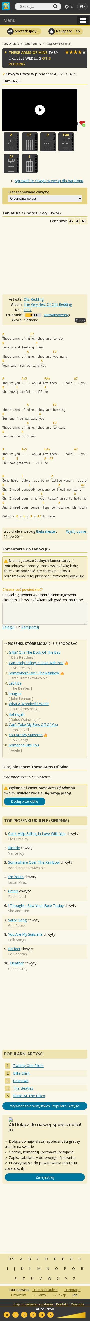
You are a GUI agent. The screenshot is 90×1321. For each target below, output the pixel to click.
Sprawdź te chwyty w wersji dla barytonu (49, 180)
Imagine (15, 693)
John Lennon (21, 698)
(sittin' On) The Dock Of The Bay (34, 652)
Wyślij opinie (76, 531)
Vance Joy (16, 853)
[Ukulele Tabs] (6, 5)
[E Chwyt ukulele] (30, 163)
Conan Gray (18, 968)
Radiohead (17, 896)
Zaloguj (8, 627)
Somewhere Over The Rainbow (34, 673)
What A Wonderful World (29, 703)
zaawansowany (56, 314)
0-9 (11, 1258)
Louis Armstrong (24, 708)
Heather (17, 963)
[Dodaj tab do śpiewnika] (84, 123)
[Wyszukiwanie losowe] (72, 7)
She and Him (18, 910)
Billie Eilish (21, 1073)
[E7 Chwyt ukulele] (30, 141)
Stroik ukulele (47, 1289)
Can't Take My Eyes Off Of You (33, 724)
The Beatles (20, 688)
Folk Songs (19, 740)
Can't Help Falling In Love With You (36, 662)
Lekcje (62, 1295)
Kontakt (62, 1304)
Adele (15, 750)
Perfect (14, 948)
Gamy (41, 1295)
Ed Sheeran (17, 954)
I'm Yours (16, 876)
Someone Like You (24, 745)
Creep (13, 891)
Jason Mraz (17, 882)
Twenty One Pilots (28, 1065)
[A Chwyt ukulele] (12, 141)
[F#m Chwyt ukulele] (66, 141)
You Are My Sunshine (26, 734)
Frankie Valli (20, 729)
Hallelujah (16, 714)
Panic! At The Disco (29, 1095)
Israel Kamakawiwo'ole (29, 678)
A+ (84, 221)
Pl (81, 6)
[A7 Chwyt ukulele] (12, 163)
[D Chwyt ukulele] (48, 141)
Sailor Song (17, 920)
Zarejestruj (30, 627)
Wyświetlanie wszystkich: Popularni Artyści (45, 1106)
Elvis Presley (20, 667)
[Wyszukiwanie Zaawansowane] (67, 7)
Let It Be (15, 683)
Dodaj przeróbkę (24, 801)
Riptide (14, 847)
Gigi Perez (16, 925)
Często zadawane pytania (33, 1304)
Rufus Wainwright (25, 719)
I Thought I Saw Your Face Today (36, 905)
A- (71, 221)
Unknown (20, 1080)
